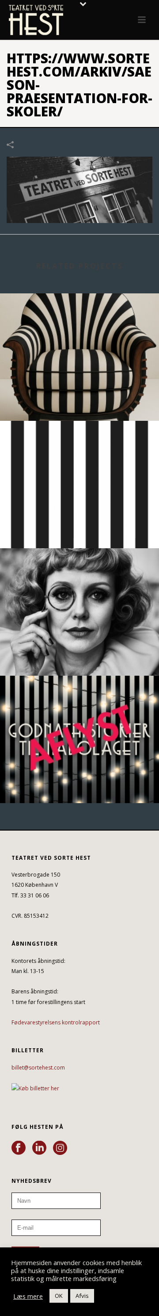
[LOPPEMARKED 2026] (79, 585)
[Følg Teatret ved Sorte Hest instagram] (60, 1148)
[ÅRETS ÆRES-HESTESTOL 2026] (79, 330)
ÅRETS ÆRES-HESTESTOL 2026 (79, 397)
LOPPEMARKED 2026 (79, 652)
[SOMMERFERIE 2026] (79, 457)
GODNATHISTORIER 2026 (79, 779)
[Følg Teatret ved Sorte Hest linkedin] (39, 1148)
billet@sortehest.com (38, 1067)
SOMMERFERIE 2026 (79, 524)
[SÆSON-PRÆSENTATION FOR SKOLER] (79, 189)
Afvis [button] (82, 1296)
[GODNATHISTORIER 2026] (79, 712)
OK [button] (59, 1296)
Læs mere (28, 1296)
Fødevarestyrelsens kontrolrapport (55, 1022)
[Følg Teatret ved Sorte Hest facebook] (18, 1148)
